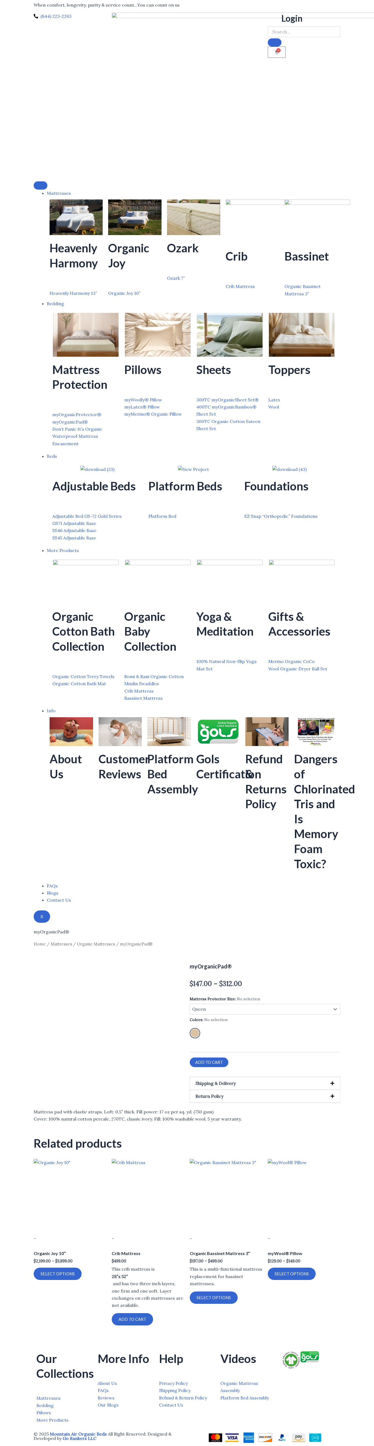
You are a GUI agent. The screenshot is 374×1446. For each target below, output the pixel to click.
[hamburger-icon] (40, 185)
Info (51, 710)
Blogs (52, 893)
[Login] (274, 19)
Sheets (213, 369)
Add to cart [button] (132, 1319)
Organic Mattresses (96, 944)
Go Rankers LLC (79, 1438)
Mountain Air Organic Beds (78, 1434)
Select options (58, 1273)
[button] (265, 1083)
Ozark (183, 248)
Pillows (143, 369)
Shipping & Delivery (215, 1083)
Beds (52, 456)
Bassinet (306, 256)
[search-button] (274, 42)
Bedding (55, 303)
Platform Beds (185, 486)
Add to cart (209, 1062)
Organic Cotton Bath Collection (83, 631)
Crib (237, 256)
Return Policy (209, 1096)
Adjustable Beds (94, 486)
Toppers (289, 369)
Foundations (276, 486)
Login (292, 18)
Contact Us (59, 900)
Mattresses (59, 193)
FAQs (52, 885)
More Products (63, 550)
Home (40, 944)
